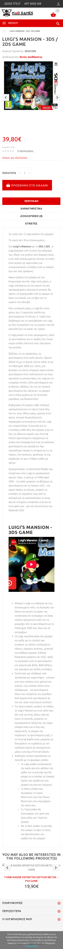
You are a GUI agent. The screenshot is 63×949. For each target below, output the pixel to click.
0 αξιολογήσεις (25, 151)
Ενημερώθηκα (31, 946)
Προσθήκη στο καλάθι (29, 185)
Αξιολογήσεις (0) (31, 216)
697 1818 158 (32, 3)
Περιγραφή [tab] (31, 201)
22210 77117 (12, 3)
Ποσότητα (9, 173)
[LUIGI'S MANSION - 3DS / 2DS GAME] (31, 85)
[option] (31, 85)
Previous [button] (5, 97)
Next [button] (57, 97)
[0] (53, 15)
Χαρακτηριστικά (31, 208)
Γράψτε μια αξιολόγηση (14, 157)
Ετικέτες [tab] (31, 223)
